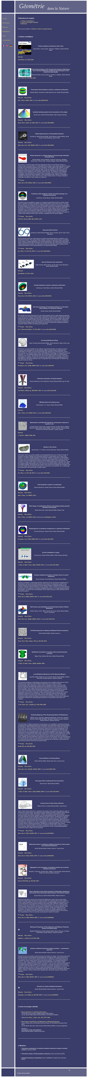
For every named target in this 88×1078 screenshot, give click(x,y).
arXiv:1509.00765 (46, 296)
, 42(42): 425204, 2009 (31, 663)
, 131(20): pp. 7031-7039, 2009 (32, 704)
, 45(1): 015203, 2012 (31, 565)
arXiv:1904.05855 (49, 122)
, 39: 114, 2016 (26, 251)
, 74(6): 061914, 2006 (27, 917)
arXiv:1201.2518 (48, 539)
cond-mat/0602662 (48, 917)
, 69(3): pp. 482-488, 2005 (30, 995)
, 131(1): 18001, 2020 (25, 100)
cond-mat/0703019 (48, 833)
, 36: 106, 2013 (26, 473)
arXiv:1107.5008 (54, 565)
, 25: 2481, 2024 (27, 78)
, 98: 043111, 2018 (26, 182)
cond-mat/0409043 (52, 995)
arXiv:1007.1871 (50, 619)
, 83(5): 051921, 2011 (27, 596)
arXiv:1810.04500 (46, 182)
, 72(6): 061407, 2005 (27, 977)
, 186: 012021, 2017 (30, 219)
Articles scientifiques (27, 21)
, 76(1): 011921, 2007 (27, 855)
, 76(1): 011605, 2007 (27, 833)
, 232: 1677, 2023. (38, 1017)
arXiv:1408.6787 (49, 365)
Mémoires (24, 23)
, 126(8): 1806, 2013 (26, 435)
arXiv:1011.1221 (47, 596)
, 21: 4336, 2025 (26, 59)
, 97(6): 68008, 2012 (28, 539)
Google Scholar (47, 29)
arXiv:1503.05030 (51, 329)
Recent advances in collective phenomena (33, 1012)
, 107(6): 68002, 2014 (28, 365)
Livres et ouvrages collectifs (29, 22)
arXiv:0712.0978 (54, 791)
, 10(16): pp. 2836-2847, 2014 (29, 390)
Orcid (39, 29)
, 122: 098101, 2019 (28, 145)
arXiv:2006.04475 (43, 100)
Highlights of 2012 (50, 517)
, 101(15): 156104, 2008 (29, 769)
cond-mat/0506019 (48, 977)
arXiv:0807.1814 (50, 769)
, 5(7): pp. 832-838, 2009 (26, 746)
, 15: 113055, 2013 (27, 413)
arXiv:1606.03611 (45, 251)
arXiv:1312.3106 (51, 390)
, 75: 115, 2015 (29, 329)
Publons (34, 29)
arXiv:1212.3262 (45, 473)
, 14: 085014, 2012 (27, 517)
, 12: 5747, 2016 (26, 273)
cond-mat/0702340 (48, 855)
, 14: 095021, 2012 (27, 495)
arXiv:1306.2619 (46, 413)
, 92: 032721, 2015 (27, 296)
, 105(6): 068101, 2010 (29, 619)
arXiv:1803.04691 (49, 145)
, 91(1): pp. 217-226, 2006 (28, 938)
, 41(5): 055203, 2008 (31, 791)
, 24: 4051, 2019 (28, 122)
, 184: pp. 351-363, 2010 (32, 641)
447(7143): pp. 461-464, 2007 (28, 881)
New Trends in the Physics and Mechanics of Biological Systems (40, 1021)
